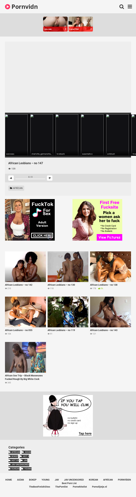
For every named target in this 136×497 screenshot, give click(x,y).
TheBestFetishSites (39, 486)
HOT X (26, 456)
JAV (25, 460)
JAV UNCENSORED (20, 464)
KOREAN (15, 468)
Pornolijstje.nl (99, 486)
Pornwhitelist (80, 486)
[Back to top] (124, 487)
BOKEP (14, 456)
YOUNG (27, 468)
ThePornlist (61, 486)
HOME (8, 479)
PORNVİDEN (124, 479)
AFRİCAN (17, 188)
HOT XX (15, 460)
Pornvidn (24, 6)
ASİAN (28, 452)
